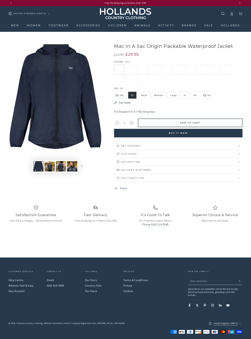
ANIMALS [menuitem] (142, 25)
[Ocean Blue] (155, 79)
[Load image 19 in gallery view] (61, 166)
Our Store (91, 291)
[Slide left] (11, 3)
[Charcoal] (155, 69)
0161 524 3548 (55, 285)
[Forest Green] (119, 79)
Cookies (128, 291)
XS (132, 95)
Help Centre (16, 280)
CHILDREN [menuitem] (117, 25)
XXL (195, 95)
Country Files (93, 285)
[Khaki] (131, 69)
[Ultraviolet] (131, 79)
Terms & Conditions (135, 280)
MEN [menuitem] (15, 25)
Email (50, 280)
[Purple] (191, 69)
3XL (209, 95)
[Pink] (179, 69)
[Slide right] (239, 3)
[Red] (143, 79)
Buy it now (178, 133)
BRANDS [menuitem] (189, 25)
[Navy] (119, 69)
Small (144, 95)
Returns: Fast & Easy (21, 285)
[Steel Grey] (227, 69)
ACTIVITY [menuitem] (166, 25)
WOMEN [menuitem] (34, 25)
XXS (122, 95)
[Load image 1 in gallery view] (38, 166)
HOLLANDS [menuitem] (230, 25)
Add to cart (190, 122)
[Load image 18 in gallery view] (50, 166)
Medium (158, 95)
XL (185, 95)
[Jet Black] (143, 69)
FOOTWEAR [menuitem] (58, 25)
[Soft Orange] (215, 69)
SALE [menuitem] (208, 25)
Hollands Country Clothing (30, 323)
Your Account (17, 291)
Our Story (91, 280)
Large (173, 95)
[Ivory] (167, 69)
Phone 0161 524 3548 (155, 224)
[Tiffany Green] (203, 69)
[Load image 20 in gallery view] (72, 166)
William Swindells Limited (57, 323)
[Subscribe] (240, 281)
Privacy (127, 285)
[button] (222, 13)
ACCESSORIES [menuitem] (88, 25)
